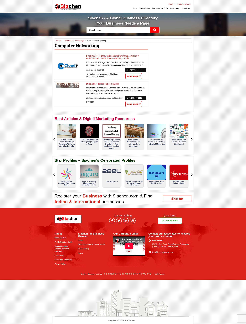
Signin (171, 4)
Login (80, 240)
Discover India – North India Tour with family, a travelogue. (134, 143)
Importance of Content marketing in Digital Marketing (156, 142)
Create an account (183, 4)
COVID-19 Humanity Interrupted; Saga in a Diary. (89, 142)
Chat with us (171, 220)
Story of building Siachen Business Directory (62, 248)
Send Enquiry (134, 76)
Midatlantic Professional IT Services (102, 83)
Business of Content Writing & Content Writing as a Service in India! (66, 143)
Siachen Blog (83, 249)
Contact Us (186, 8)
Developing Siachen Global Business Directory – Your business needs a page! (111, 144)
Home (134, 8)
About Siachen (144, 8)
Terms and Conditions (63, 260)
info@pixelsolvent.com (163, 252)
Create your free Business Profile (91, 244)
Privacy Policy (60, 264)
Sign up (177, 198)
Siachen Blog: (175, 8)
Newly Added (159, 274)
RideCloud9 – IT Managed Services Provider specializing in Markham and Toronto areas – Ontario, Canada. (112, 57)
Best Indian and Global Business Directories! (179, 142)
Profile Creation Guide (160, 8)
